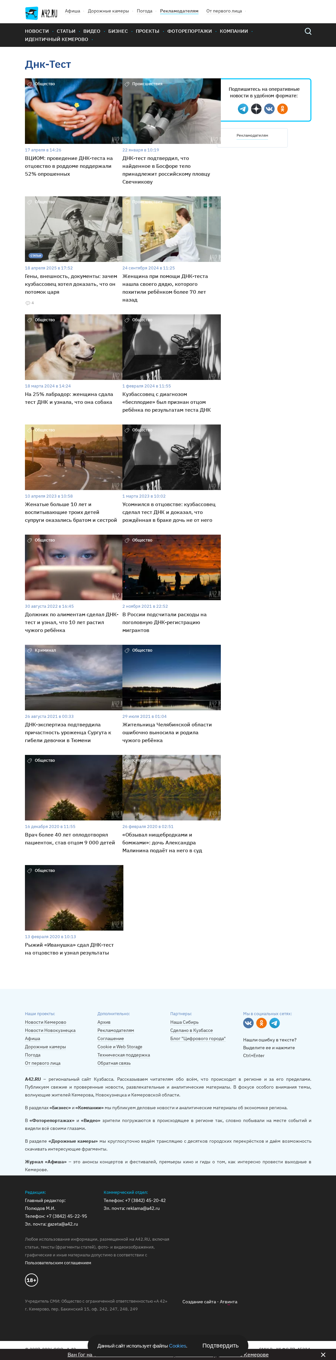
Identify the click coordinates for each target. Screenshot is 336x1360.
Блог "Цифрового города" (198, 1038)
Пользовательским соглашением (58, 1263)
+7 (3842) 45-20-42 (145, 1200)
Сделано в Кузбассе (191, 1030)
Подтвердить (220, 1345)
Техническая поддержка (123, 1055)
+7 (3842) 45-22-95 (66, 1216)
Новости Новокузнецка (50, 1030)
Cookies (177, 1346)
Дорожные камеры (108, 11)
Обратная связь (114, 1063)
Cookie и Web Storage (119, 1047)
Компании (234, 31)
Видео (91, 31)
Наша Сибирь (184, 1022)
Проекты (147, 31)
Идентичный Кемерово (56, 39)
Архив (104, 1022)
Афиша (72, 11)
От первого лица (224, 11)
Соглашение (110, 1038)
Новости (37, 31)
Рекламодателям (179, 11)
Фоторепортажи (189, 31)
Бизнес (118, 31)
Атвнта (228, 1302)
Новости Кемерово (45, 1022)
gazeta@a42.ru (63, 1224)
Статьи (66, 31)
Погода (144, 11)
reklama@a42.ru (143, 1208)
